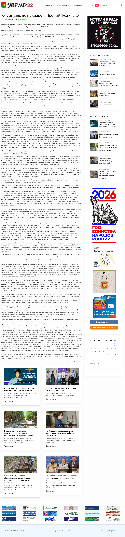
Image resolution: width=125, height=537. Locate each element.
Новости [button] (48, 5)
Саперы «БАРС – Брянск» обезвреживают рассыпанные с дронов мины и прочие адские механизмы (17, 479)
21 (107, 351)
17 (91, 351)
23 (115, 351)
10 (91, 349)
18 (95, 351)
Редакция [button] (77, 5)
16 (115, 349)
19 (99, 351)
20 (103, 351)
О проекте (56, 531)
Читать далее (9, 401)
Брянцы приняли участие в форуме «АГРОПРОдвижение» (61, 389)
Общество (21, 19)
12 (99, 349)
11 (95, 349)
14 (107, 349)
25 (95, 354)
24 (91, 354)
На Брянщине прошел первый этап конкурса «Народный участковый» (19, 389)
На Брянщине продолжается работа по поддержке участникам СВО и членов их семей (61, 477)
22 (111, 351)
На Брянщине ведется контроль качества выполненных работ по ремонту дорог (60, 433)
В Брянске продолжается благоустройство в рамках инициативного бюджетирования (18, 433)
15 (111, 349)
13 (103, 349)
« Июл (93, 360)
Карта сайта (66, 531)
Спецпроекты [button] (62, 5)
